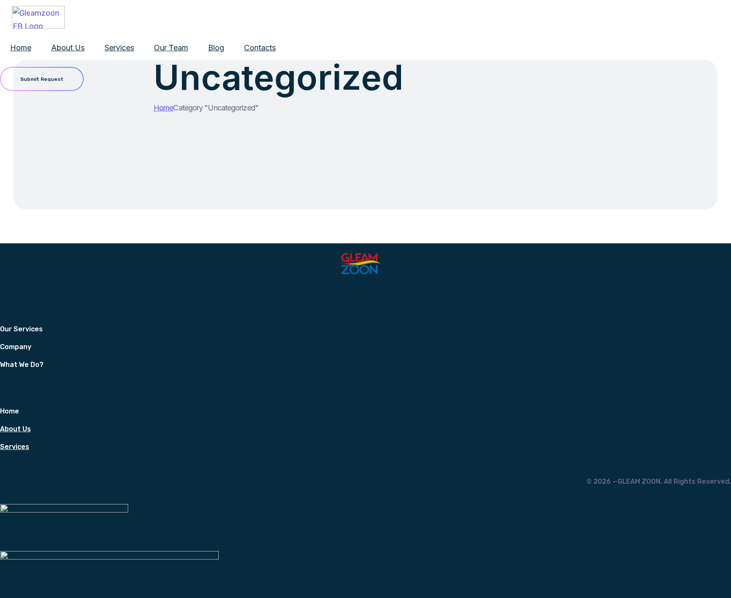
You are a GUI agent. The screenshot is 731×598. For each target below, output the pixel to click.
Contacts (260, 47)
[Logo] (38, 17)
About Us (68, 47)
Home (20, 47)
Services (119, 47)
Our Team (171, 47)
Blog (216, 47)
